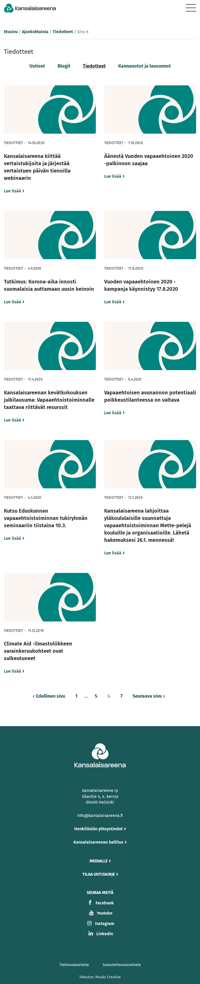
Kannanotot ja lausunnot (144, 66)
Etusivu (11, 31)
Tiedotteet (63, 31)
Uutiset (37, 66)
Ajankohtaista (35, 31)
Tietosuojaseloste (74, 965)
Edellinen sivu (50, 696)
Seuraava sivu (147, 696)
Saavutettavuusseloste (122, 965)
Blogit (64, 66)
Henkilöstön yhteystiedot (98, 828)
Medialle (99, 860)
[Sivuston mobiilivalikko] (191, 7)
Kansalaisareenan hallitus (98, 842)
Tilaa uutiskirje (98, 874)
